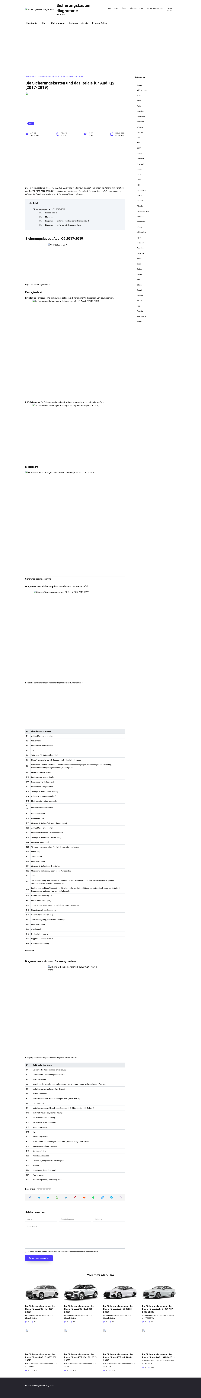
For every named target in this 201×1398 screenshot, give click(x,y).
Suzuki (139, 301)
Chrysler (140, 122)
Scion (139, 274)
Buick (139, 106)
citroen (140, 127)
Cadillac (140, 111)
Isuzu (139, 174)
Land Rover (141, 190)
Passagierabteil (51, 213)
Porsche (140, 253)
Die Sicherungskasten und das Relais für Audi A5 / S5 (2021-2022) (118, 1309)
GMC (139, 148)
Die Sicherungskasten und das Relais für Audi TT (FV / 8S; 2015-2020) (80, 1357)
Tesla (139, 306)
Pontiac (140, 248)
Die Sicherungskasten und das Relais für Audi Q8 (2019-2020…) (158, 1356)
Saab (139, 264)
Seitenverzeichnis (155, 8)
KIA (138, 185)
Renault (140, 259)
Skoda (139, 285)
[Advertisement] (100, 54)
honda (139, 153)
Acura (139, 85)
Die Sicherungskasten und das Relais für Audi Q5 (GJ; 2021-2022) (79, 1309)
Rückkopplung (136, 8)
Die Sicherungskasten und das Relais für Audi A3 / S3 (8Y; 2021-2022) (41, 1357)
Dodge (140, 132)
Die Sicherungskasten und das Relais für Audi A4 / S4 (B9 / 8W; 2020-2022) (158, 1309)
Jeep (139, 180)
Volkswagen (142, 316)
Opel (139, 238)
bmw (139, 101)
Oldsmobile (141, 232)
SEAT (139, 280)
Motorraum (49, 217)
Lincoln (140, 201)
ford (139, 143)
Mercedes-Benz (143, 211)
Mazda (140, 206)
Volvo (139, 322)
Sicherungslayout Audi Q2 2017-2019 (49, 209)
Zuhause (28, 76)
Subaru (140, 295)
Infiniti (139, 169)
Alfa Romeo (142, 90)
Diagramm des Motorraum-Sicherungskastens (63, 225)
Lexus (139, 195)
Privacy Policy (99, 23)
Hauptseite (113, 8)
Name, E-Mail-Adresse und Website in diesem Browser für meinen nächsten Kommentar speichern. (63, 1252)
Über (124, 8)
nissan (139, 227)
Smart (139, 290)
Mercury (140, 216)
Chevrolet (141, 117)
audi (34, 76)
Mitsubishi (141, 222)
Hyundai (140, 164)
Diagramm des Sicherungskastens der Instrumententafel (67, 221)
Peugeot (140, 243)
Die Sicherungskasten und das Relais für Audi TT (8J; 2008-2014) (118, 1357)
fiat (138, 138)
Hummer (140, 159)
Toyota (140, 311)
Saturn (139, 269)
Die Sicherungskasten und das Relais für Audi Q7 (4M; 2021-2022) (40, 1309)
